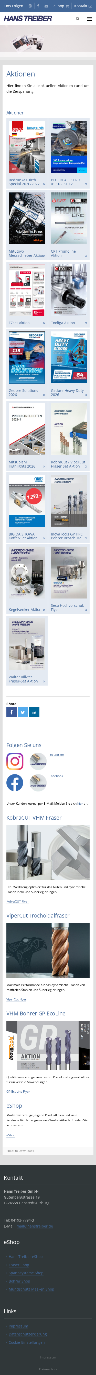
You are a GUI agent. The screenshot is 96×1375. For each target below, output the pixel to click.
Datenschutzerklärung (28, 1334)
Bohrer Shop (19, 1281)
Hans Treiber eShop (26, 1256)
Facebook (56, 776)
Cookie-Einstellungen (27, 1342)
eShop (10, 1135)
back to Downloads (21, 1151)
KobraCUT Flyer (17, 901)
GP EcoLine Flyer (18, 1091)
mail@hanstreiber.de (35, 1226)
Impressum (18, 1326)
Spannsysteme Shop (26, 1272)
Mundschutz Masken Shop (31, 1289)
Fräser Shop (19, 1264)
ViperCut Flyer (16, 999)
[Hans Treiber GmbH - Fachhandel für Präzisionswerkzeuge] (32, 18)
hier (80, 803)
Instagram (56, 754)
